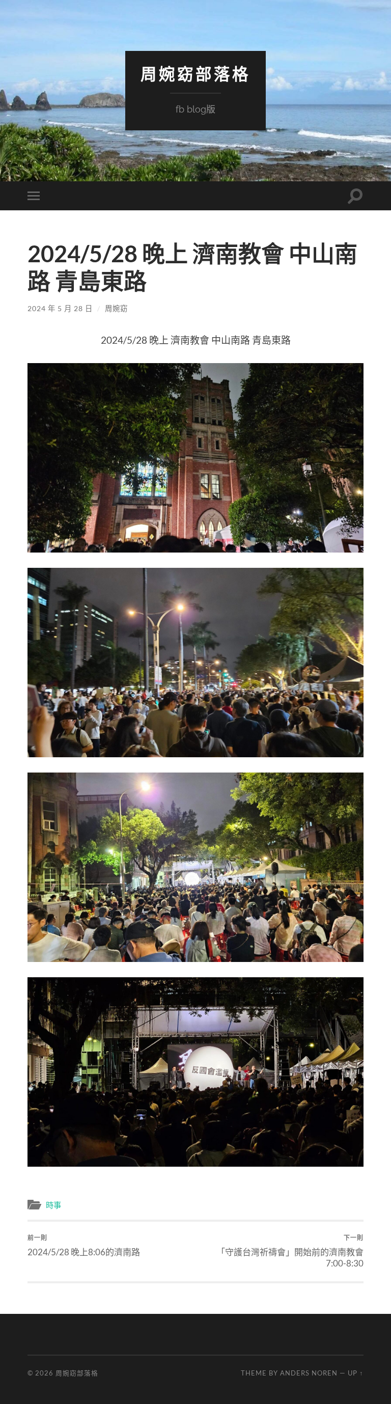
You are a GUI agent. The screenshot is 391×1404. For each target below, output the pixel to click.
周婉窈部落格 (195, 74)
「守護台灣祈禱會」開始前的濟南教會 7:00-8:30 (290, 1251)
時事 (53, 1204)
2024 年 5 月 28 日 (60, 308)
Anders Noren (309, 1373)
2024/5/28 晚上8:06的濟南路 (83, 1245)
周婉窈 (116, 308)
